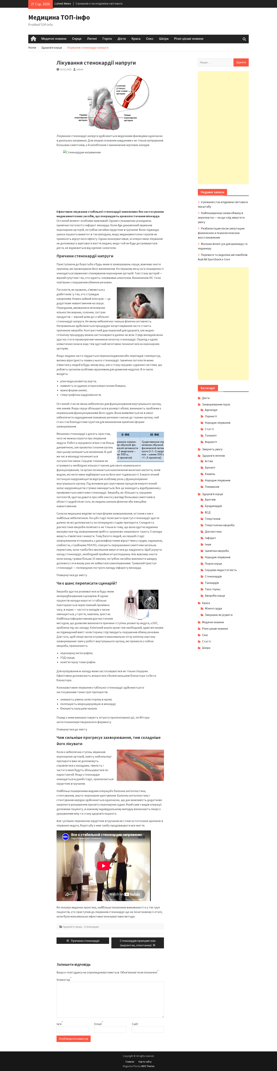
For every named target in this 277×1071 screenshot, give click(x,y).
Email (98, 1024)
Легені (92, 39)
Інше (208, 544)
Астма (209, 461)
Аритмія (210, 499)
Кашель (210, 474)
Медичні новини (53, 39)
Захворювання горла (216, 404)
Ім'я (59, 1024)
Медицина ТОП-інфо (59, 17)
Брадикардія (213, 506)
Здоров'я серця (72, 926)
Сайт (135, 1024)
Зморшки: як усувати (219, 615)
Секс (149, 39)
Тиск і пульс (212, 589)
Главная (129, 1061)
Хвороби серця (215, 595)
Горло (107, 39)
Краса (136, 39)
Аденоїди (211, 410)
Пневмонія (212, 486)
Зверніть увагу (212, 449)
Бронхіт (210, 467)
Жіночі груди (213, 608)
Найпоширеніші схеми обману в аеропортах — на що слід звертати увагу (221, 217)
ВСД (207, 512)
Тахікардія (212, 583)
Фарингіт (211, 442)
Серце (76, 39)
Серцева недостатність (221, 570)
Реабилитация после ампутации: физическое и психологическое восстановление (221, 232)
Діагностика (213, 531)
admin (80, 69)
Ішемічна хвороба (217, 551)
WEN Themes (147, 1066)
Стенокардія (91, 926)
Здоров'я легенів (213, 455)
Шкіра (163, 39)
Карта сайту (145, 1061)
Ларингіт (211, 416)
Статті (209, 429)
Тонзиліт (211, 435)
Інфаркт (210, 538)
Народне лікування (217, 422)
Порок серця (213, 563)
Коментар (63, 980)
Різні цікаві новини (188, 39)
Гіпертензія (212, 519)
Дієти (122, 39)
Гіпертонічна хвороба (219, 525)
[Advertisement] (223, 127)
